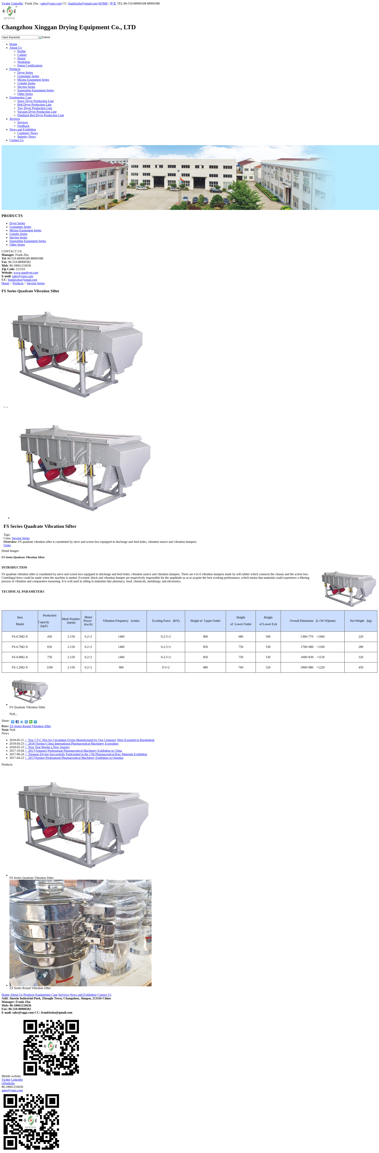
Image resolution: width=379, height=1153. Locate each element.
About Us (15, 47)
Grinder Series (26, 83)
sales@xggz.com (51, 3)
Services (14, 118)
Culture (22, 54)
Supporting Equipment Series (35, 90)
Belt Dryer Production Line (34, 104)
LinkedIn (17, 3)
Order (7, 545)
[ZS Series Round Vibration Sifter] (80, 985)
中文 (113, 3)
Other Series (25, 94)
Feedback (23, 126)
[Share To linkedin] (26, 721)
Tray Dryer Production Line (34, 108)
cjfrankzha (8, 1083)
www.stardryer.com (26, 272)
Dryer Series (25, 72)
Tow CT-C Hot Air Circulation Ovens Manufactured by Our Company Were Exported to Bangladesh (89, 740)
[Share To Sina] (35, 721)
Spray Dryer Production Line (35, 101)
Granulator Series (28, 76)
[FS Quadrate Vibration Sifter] (29, 704)
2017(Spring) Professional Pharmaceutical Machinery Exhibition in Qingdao (74, 757)
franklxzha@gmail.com (83, 3)
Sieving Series (26, 86)
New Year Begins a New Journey (47, 747)
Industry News (26, 136)
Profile (21, 51)
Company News (27, 133)
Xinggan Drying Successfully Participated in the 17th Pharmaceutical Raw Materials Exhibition (86, 754)
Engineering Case (20, 97)
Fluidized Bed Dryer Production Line (40, 115)
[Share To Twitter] (21, 721)
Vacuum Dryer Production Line (37, 111)
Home (13, 44)
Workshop (23, 62)
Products (14, 69)
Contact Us (16, 140)
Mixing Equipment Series (33, 79)
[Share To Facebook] (17, 721)
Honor (21, 58)
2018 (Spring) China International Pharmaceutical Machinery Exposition (71, 743)
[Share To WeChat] (31, 721)
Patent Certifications (29, 65)
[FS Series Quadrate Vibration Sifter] (80, 875)
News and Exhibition (22, 129)
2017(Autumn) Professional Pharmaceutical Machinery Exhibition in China (73, 750)
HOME (103, 3)
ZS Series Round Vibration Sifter (30, 726)
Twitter (6, 3)
